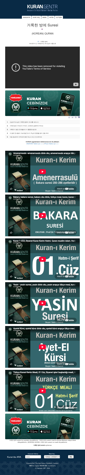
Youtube (55, 463)
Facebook (49, 463)
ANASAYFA (26, 17)
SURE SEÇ (36, 17)
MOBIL (44, 17)
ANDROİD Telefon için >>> (34, 144)
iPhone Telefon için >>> (51, 144)
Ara (71, 457)
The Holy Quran (40, 463)
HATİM (51, 17)
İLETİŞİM (59, 17)
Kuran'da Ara (30, 463)
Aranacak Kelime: (33, 454)
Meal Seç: (52, 454)
